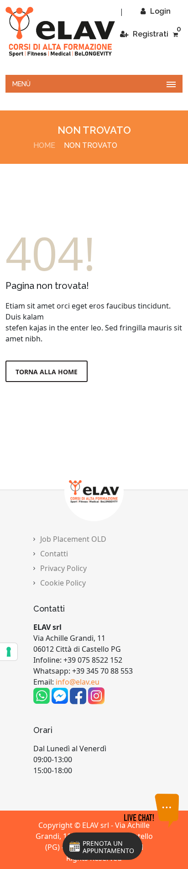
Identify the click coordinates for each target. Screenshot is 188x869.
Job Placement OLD (73, 539)
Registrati (150, 34)
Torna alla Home (47, 371)
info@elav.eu (77, 682)
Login (160, 11)
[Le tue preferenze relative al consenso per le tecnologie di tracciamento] (8, 651)
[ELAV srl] (60, 32)
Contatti (54, 554)
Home (44, 145)
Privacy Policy (63, 568)
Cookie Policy (63, 583)
